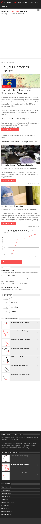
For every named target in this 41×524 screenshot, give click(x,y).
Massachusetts (6, 502)
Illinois (4, 508)
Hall (13, 62)
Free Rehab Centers (7, 282)
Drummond (14, 298)
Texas (4, 505)
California (5, 490)
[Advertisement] (20, 37)
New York (5, 487)
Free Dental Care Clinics (8, 276)
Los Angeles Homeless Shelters (20, 374)
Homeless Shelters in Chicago (19, 322)
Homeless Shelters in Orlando (19, 348)
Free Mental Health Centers (9, 287)
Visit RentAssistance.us (11, 130)
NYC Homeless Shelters (17, 357)
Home (3, 62)
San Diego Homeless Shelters (19, 365)
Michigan (4, 493)
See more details (9, 180)
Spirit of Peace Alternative (12, 206)
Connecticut (5, 514)
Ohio (3, 499)
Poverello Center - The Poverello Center (17, 165)
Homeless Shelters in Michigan (19, 331)
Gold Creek (14, 302)
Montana (8, 62)
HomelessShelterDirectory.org (20, 521)
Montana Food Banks (7, 270)
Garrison (13, 311)
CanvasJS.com (36, 257)
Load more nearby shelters (12, 262)
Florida (4, 496)
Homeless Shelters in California (20, 339)
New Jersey (5, 511)
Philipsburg (14, 307)
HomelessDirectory (15, 11)
